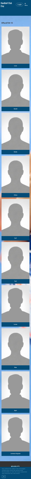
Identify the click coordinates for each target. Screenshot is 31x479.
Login (20, 4)
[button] (20, 473)
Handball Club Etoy (6, 4)
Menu (26, 5)
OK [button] (3, 476)
